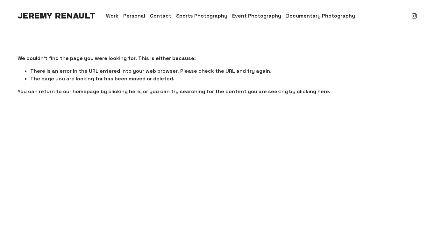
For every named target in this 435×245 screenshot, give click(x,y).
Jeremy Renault (56, 16)
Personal (134, 15)
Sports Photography (201, 15)
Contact (160, 15)
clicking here (124, 91)
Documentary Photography (320, 15)
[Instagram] (414, 16)
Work (112, 15)
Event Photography (256, 15)
